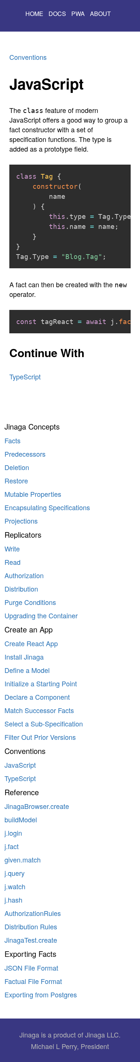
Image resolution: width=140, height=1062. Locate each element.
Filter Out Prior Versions (40, 737)
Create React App (31, 643)
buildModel (20, 819)
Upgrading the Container (41, 615)
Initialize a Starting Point (40, 683)
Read (12, 562)
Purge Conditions (30, 602)
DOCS (57, 13)
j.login (13, 833)
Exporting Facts (30, 953)
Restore (16, 480)
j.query (14, 873)
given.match (22, 859)
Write (12, 548)
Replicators (22, 534)
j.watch (14, 886)
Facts (12, 440)
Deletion (16, 467)
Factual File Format (33, 981)
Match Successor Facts (39, 710)
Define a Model (27, 670)
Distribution (21, 588)
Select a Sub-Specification (43, 723)
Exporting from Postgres (40, 994)
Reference (21, 792)
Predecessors (25, 454)
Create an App (28, 629)
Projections (21, 520)
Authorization (24, 575)
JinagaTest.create (30, 940)
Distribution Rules (30, 926)
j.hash (13, 899)
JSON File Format (31, 967)
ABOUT (100, 13)
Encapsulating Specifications (47, 507)
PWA (78, 13)
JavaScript (20, 765)
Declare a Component (37, 697)
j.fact (11, 846)
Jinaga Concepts (32, 426)
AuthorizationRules (32, 913)
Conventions (25, 750)
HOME (34, 13)
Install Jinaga (24, 656)
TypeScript (20, 778)
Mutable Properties (32, 494)
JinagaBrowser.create (36, 806)
